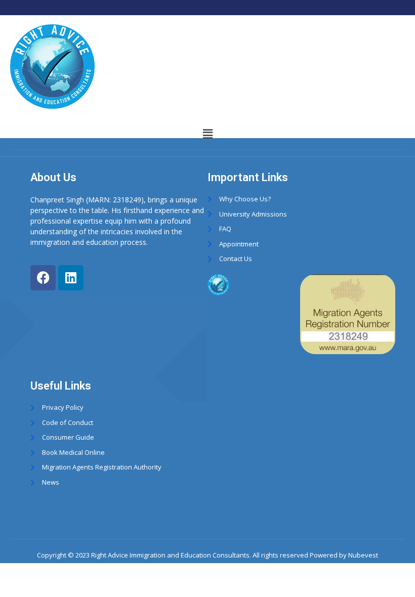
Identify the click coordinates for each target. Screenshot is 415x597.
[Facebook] (43, 277)
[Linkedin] (71, 277)
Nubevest (363, 555)
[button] (207, 133)
